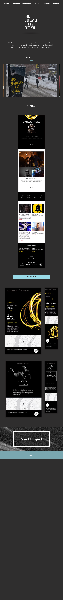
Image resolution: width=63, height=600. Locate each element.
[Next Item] (57, 80)
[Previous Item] (6, 80)
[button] (16, 3)
